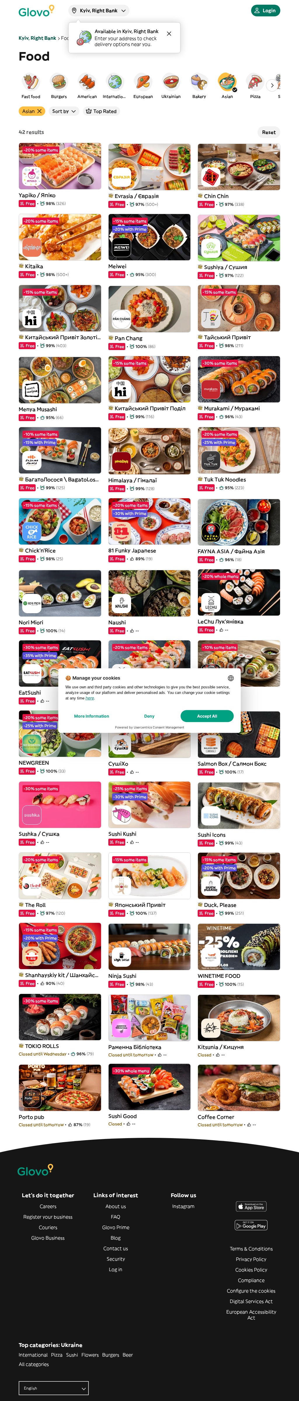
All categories (34, 1364)
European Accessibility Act (251, 1315)
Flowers (90, 1355)
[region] (149, 85)
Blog (116, 1238)
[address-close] (169, 33)
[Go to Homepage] (36, 10)
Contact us (115, 1248)
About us (115, 1206)
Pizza (56, 1355)
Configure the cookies (251, 1291)
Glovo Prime (115, 1227)
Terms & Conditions (251, 1249)
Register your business (47, 1217)
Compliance (251, 1280)
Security (116, 1259)
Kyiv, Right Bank (37, 38)
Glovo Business (48, 1238)
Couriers (48, 1227)
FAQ (115, 1217)
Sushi (72, 1355)
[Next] (272, 85)
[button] (31, 85)
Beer (128, 1355)
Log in (115, 1269)
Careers (48, 1206)
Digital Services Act (251, 1301)
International (33, 1355)
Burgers (110, 1355)
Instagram (183, 1206)
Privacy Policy (251, 1259)
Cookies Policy (251, 1270)
